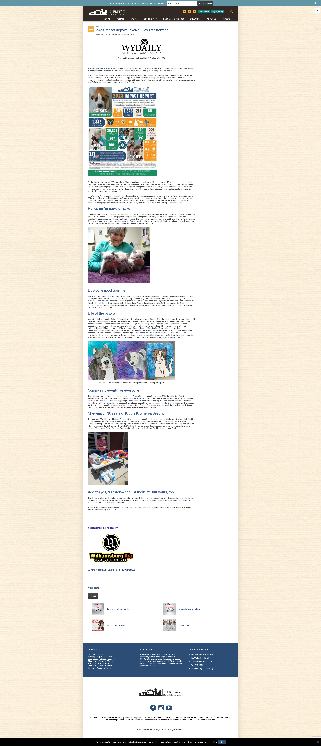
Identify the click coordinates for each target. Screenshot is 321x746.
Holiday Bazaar (167, 403)
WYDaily (150, 58)
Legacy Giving (217, 11)
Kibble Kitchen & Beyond (119, 421)
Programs (114, 35)
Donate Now (204, 11)
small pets (186, 498)
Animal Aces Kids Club (143, 332)
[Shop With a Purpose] (98, 625)
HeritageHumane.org (113, 507)
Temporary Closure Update (118, 609)
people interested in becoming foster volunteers (124, 221)
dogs (171, 498)
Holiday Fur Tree (106, 400)
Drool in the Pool (174, 398)
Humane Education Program (107, 330)
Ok (222, 742)
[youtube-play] (194, 11)
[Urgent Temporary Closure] (169, 608)
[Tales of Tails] (169, 625)
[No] (318, 742)
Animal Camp (174, 332)
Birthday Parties (160, 332)
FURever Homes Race (106, 403)
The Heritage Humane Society (101, 68)
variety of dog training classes (102, 300)
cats (176, 498)
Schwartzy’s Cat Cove (162, 186)
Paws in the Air (134, 400)
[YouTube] (169, 708)
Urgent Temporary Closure (190, 609)
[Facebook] (184, 11)
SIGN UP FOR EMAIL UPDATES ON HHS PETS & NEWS (136, 3)
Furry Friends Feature (127, 35)
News (105, 35)
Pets (109, 35)
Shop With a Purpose (116, 625)
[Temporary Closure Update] (98, 608)
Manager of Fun (173, 337)
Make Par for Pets (137, 398)
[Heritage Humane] (160, 692)
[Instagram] (189, 11)
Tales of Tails (184, 625)
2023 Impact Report (134, 68)
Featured (100, 35)
